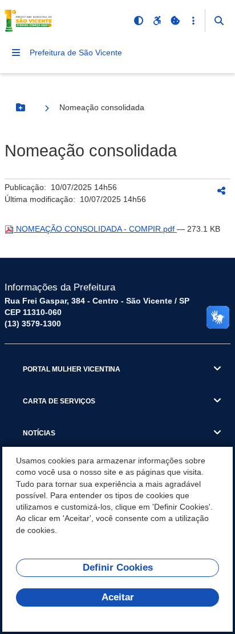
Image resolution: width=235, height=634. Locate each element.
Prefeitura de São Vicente (76, 52)
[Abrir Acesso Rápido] (193, 20)
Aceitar (118, 597)
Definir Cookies (118, 567)
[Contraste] (138, 20)
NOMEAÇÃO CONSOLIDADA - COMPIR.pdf (95, 228)
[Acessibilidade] (157, 20)
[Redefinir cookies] (175, 20)
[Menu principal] (16, 52)
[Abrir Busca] (219, 20)
